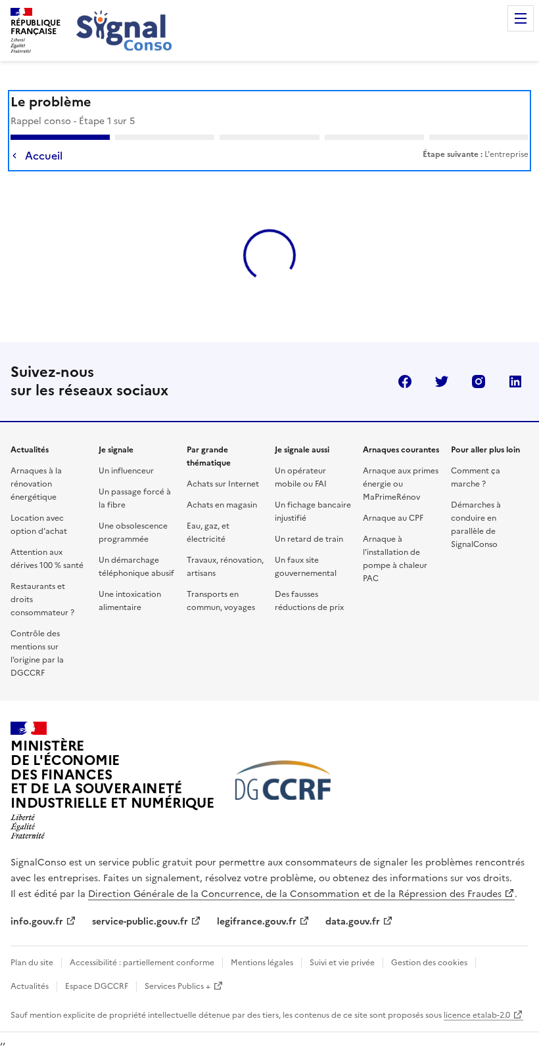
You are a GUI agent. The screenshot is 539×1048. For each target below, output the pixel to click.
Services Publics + (177, 963)
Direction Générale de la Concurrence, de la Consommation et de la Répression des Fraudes (295, 870)
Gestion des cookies (429, 939)
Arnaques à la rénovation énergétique (36, 460)
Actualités (30, 963)
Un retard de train (309, 515)
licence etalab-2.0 (477, 991)
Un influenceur (126, 447)
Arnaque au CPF (393, 494)
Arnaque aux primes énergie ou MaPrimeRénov (400, 460)
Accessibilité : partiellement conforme (142, 939)
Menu (520, 18)
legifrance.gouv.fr (256, 898)
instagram (478, 358)
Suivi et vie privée (342, 939)
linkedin (515, 358)
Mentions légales (262, 939)
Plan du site (32, 939)
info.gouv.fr (37, 898)
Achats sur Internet (223, 460)
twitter (442, 358)
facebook (405, 358)
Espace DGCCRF (96, 963)
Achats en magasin (222, 481)
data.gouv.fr (352, 898)
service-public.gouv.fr (140, 898)
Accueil (43, 156)
